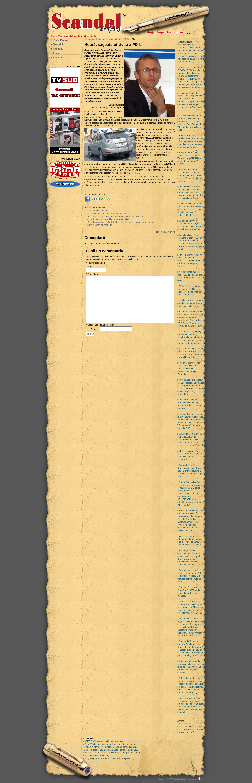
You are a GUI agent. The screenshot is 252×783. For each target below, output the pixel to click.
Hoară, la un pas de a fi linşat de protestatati (108, 219)
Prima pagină (90, 39)
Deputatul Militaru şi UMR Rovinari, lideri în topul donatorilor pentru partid (122, 222)
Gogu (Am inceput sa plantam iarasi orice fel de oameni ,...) (111, 744)
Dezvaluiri (58, 44)
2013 (181, 724)
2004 (200, 729)
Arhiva (56, 53)
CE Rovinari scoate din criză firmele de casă (108, 214)
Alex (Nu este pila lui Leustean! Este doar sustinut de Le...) (111, 750)
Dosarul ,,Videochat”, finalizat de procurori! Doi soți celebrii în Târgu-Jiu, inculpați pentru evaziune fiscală (189, 576)
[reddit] (105, 199)
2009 (193, 726)
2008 (200, 726)
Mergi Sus (193, 779)
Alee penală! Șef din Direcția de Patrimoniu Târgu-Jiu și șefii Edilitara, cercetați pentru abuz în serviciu (189, 158)
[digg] (108, 199)
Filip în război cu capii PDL (100, 225)
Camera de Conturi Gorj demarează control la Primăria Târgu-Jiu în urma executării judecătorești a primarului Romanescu (189, 337)
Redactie (58, 57)
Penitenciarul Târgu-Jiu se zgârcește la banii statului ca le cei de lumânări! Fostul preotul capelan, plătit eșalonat (190, 667)
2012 (187, 724)
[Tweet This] (92, 199)
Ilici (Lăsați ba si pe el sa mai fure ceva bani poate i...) (109, 758)
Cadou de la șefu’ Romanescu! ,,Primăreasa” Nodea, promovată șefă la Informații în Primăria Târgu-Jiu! (190, 471)
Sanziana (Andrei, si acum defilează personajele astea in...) (112, 752)
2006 (187, 729)
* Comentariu (92, 274)
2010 (187, 726)
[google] (98, 199)
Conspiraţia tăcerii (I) (97, 211)
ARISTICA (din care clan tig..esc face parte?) (104, 741)
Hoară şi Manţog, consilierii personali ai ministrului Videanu (115, 216)
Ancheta (58, 48)
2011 (181, 726)
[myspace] (95, 199)
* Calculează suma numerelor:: (100, 325)
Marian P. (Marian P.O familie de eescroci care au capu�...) (111, 747)
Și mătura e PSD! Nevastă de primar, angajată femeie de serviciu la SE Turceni (190, 303)
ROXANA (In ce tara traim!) (96, 755)
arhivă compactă (186, 732)
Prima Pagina (60, 40)
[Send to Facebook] (87, 199)
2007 (181, 729)
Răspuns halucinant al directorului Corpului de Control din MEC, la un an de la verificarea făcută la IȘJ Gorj (189, 175)
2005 (194, 729)
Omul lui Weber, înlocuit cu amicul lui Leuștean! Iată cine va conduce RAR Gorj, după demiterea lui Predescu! (190, 261)
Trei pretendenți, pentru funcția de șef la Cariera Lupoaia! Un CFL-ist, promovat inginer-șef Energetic (188, 368)
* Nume (89, 266)
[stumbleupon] (101, 199)
